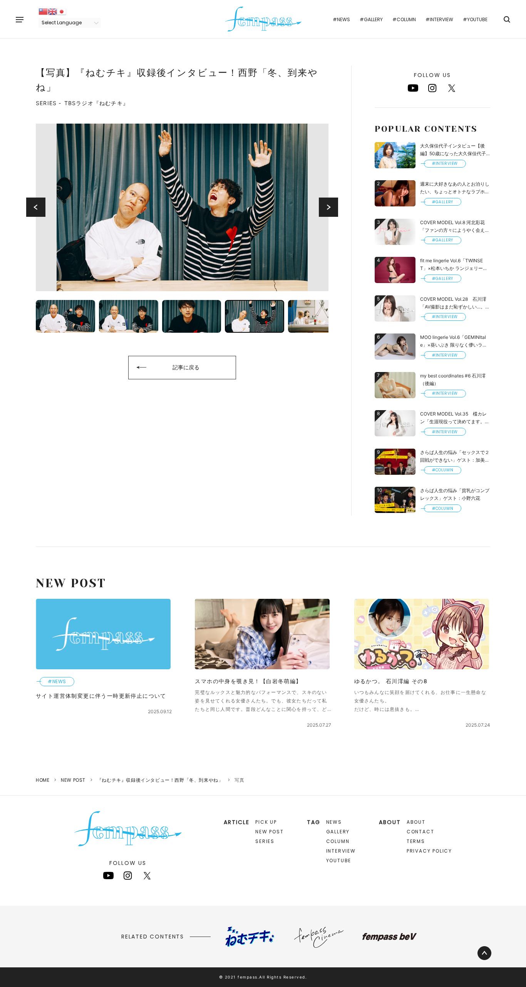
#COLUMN (404, 19)
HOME (42, 780)
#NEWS (341, 19)
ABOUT (416, 822)
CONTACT (420, 831)
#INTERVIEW (439, 19)
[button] (35, 207)
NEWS (334, 822)
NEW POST (73, 780)
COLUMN (338, 841)
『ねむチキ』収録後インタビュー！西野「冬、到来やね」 (160, 780)
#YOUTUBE (475, 19)
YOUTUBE (339, 860)
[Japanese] (61, 11)
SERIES (265, 841)
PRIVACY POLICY (429, 851)
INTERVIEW (341, 851)
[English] (52, 11)
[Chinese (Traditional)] (43, 11)
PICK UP (266, 822)
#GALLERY (371, 19)
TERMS (416, 841)
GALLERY (338, 831)
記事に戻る (186, 367)
